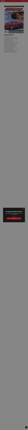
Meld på (14, 218)
